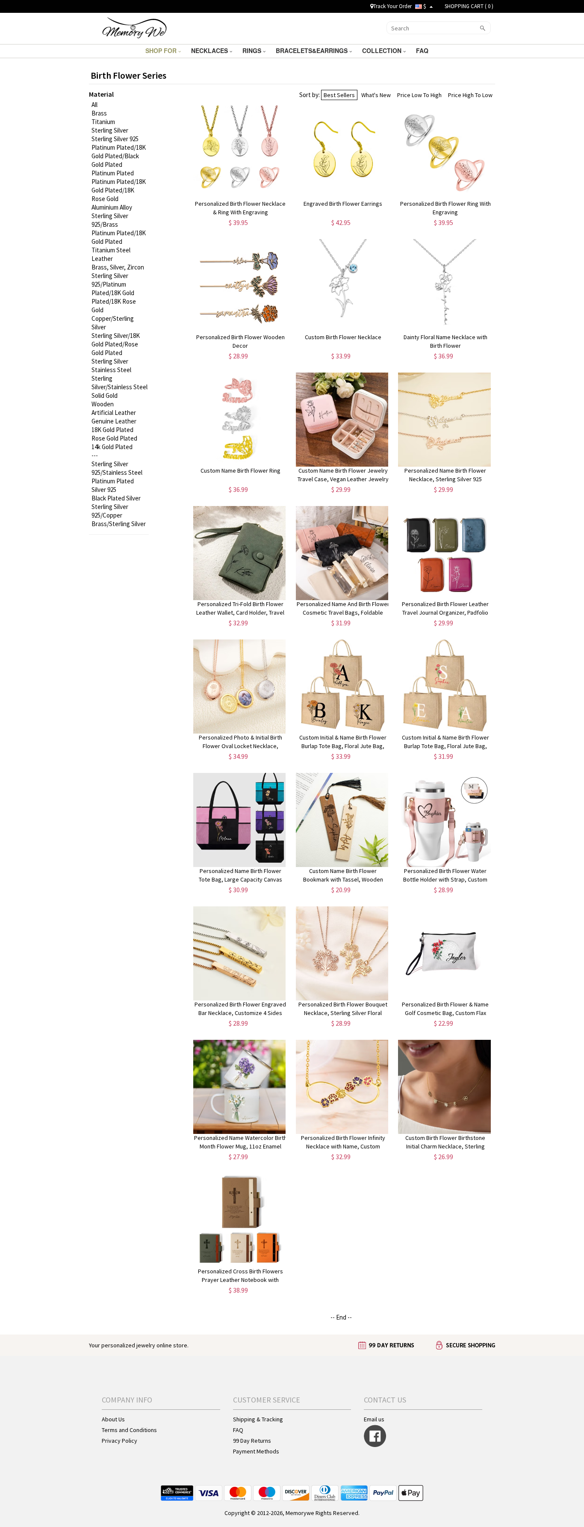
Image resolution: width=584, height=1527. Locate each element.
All (94, 105)
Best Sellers (339, 95)
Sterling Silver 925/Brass (109, 220)
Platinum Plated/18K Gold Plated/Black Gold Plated (118, 156)
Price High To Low (470, 95)
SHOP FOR (161, 50)
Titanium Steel (110, 250)
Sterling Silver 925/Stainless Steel (116, 468)
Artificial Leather (113, 412)
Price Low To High (419, 95)
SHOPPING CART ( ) (469, 6)
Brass (99, 113)
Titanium (103, 122)
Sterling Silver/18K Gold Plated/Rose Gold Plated (115, 344)
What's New (376, 95)
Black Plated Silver (116, 498)
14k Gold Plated (112, 447)
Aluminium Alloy (111, 207)
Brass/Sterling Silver (118, 524)
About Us (113, 1419)
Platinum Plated (112, 173)
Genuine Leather (113, 421)
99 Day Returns (252, 1440)
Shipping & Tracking (258, 1419)
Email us (374, 1419)
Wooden (102, 404)
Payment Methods (256, 1451)
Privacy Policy (119, 1440)
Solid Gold (104, 395)
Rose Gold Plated (114, 438)
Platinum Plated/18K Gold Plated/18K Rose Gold (118, 190)
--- (94, 455)
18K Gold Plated (112, 430)
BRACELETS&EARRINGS (312, 50)
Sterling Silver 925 (115, 139)
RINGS (252, 50)
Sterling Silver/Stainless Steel (119, 382)
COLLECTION (382, 50)
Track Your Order (392, 6)
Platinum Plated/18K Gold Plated (118, 237)
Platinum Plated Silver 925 (112, 485)
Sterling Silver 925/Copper (109, 511)
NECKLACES (210, 50)
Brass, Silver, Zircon (117, 267)
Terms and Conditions (129, 1430)
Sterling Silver (109, 130)
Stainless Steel (111, 370)
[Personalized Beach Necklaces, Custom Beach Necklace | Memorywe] (134, 27)
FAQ (423, 50)
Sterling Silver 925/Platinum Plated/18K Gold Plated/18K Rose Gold (113, 293)
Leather (102, 258)
